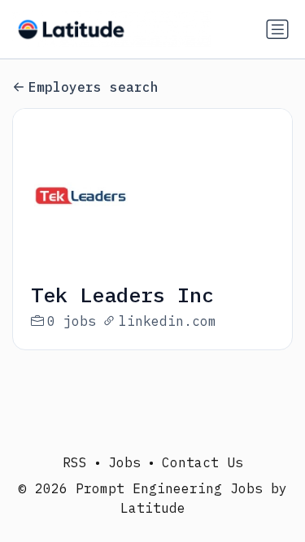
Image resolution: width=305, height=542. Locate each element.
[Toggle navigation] (277, 29)
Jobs (124, 462)
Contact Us (202, 462)
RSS (75, 462)
